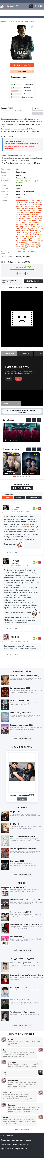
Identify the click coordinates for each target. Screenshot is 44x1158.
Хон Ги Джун (34, 202)
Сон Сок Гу (35, 200)
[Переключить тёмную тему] (31, 6)
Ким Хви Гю (24, 215)
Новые (7, 498)
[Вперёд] (34, 420)
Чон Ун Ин (31, 247)
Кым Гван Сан (33, 235)
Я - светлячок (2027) (18, 887)
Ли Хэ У (19, 204)
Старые (19, 498)
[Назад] (28, 420)
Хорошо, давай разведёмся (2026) (23, 836)
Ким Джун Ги (21, 237)
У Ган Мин (21, 243)
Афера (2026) (15, 812)
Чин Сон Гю (33, 243)
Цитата (16, 552)
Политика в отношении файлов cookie (16, 1140)
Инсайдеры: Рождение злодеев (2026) (25, 900)
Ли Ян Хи (34, 239)
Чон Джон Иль (32, 231)
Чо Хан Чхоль (21, 239)
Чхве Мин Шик (22, 200)
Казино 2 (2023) (25, 155)
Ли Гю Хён (31, 227)
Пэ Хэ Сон (23, 217)
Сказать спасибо (33, 281)
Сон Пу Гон (32, 233)
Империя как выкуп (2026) (20, 688)
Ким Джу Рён (26, 211)
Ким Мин (19, 225)
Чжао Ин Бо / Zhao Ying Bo (20, 987)
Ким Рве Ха (36, 215)
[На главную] (7, 6)
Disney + (19, 197)
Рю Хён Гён (24, 223)
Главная (9, 1136)
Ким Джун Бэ (35, 213)
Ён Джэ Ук (31, 229)
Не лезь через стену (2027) (20, 912)
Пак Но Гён (20, 233)
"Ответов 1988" (23, 527)
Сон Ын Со (29, 204)
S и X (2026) (14, 824)
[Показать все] (39, 420)
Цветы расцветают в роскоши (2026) (24, 676)
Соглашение (6, 1144)
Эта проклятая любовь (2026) (21, 725)
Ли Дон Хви (21, 202)
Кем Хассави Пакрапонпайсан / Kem (24, 963)
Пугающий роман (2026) (19, 700)
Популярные (33, 498)
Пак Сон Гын (32, 245)
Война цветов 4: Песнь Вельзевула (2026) (26, 924)
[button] (32, 26)
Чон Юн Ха (20, 235)
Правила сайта (7, 1149)
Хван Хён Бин (34, 241)
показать (6, 283)
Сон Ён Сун (28, 225)
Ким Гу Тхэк (21, 241)
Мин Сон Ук (23, 221)
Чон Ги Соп (36, 221)
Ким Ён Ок (20, 245)
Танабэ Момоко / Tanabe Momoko (23, 1012)
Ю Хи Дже (34, 237)
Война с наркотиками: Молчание (23, 849)
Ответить (8, 552)
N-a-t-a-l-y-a (19, 262)
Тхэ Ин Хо (20, 247)
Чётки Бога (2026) (17, 936)
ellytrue (14, 508)
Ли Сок (24, 213)
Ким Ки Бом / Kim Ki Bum (19, 1000)
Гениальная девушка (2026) (20, 713)
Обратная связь (21, 1149)
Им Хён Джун (27, 208)
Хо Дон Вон (24, 219)
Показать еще (25, 739)
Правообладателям (21, 1144)
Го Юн (34, 223)
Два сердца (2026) (17, 861)
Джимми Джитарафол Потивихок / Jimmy (26, 975)
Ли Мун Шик (37, 219)
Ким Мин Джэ (36, 217)
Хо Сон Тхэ (25, 206)
